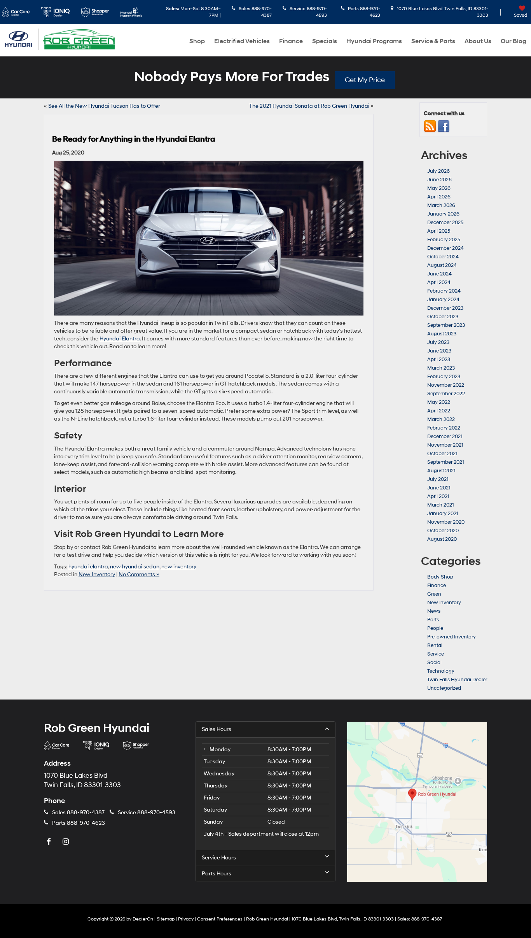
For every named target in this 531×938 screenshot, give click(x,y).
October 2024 (443, 257)
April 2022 (438, 411)
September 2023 (446, 325)
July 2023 (438, 342)
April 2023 (438, 359)
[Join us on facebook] (443, 126)
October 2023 (442, 317)
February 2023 (443, 376)
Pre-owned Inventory (451, 637)
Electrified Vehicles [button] (242, 41)
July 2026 (438, 171)
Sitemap (166, 919)
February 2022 (443, 428)
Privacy (186, 919)
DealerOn (143, 919)
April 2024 (439, 282)
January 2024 (443, 299)
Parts (433, 620)
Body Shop (440, 577)
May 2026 (439, 188)
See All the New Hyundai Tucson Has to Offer (104, 106)
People (435, 628)
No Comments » (139, 574)
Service (435, 654)
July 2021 (438, 479)
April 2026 (439, 197)
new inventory (178, 566)
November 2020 (446, 522)
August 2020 (442, 539)
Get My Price (365, 79)
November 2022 (445, 385)
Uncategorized (444, 688)
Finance (436, 585)
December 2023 (445, 308)
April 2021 (438, 496)
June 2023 (439, 351)
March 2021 (440, 505)
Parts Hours (216, 873)
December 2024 (445, 248)
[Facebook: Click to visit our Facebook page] (50, 841)
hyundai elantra (88, 566)
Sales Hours (216, 729)
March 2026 (441, 205)
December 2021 (445, 436)
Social (434, 662)
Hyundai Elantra (120, 338)
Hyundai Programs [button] (374, 41)
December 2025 (445, 222)
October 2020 (443, 531)
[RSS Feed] (430, 126)
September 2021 (445, 462)
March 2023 (441, 368)
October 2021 (442, 454)
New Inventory (97, 574)
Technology (440, 671)
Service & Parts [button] (433, 41)
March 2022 (441, 419)
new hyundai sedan (134, 566)
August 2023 (441, 334)
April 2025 (438, 231)
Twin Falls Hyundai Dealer (457, 680)
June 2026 (439, 180)
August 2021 (441, 471)
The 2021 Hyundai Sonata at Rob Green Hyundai (309, 106)
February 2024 (444, 291)
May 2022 (438, 402)
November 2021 (445, 445)
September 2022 (446, 394)
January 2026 (443, 214)
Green (434, 594)
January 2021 (442, 513)
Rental (434, 645)
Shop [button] (197, 41)
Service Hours (219, 857)
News (433, 611)
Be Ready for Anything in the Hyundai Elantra (133, 139)
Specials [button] (324, 41)
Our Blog (513, 41)
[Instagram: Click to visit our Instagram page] (66, 841)
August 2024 (442, 265)
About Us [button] (478, 41)
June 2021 (439, 488)
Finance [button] (291, 41)
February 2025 (443, 240)
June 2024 (439, 274)
